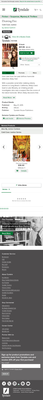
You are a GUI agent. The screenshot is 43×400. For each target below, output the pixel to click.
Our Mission (5, 277)
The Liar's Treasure (21, 163)
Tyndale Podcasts (7, 311)
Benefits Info (5, 331)
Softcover (21, 168)
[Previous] (4, 147)
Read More (6, 233)
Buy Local (4, 264)
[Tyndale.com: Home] (21, 10)
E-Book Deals (6, 316)
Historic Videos (6, 287)
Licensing (4, 343)
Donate (4, 295)
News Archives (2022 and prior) (11, 290)
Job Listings (5, 329)
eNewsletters (6, 305)
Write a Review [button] (22, 185)
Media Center (6, 338)
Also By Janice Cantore (10, 129)
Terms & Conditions (25, 390)
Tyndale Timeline (7, 285)
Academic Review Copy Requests (11, 345)
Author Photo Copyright (27, 392)
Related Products (8, 125)
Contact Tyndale (6, 262)
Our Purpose (5, 282)
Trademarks (16, 390)
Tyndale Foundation (7, 292)
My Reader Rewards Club (9, 308)
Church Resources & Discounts (10, 340)
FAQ (3, 259)
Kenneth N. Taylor (7, 298)
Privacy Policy (18, 369)
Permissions (5, 267)
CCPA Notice (16, 392)
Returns (4, 269)
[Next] (39, 147)
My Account (5, 257)
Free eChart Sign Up (7, 321)
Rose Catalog (5, 318)
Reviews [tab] (4, 189)
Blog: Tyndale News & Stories (10, 280)
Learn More (30, 60)
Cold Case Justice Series (11, 132)
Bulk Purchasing (6, 348)
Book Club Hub (6, 313)
